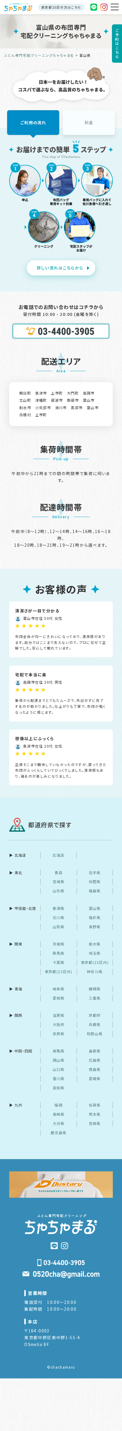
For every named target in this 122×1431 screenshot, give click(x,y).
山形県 (59, 890)
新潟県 (59, 908)
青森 (58, 872)
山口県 (59, 1069)
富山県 (95, 908)
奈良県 (59, 1033)
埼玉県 (95, 953)
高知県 (59, 1087)
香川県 (59, 1078)
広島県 (95, 1060)
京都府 (95, 1015)
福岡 (58, 1105)
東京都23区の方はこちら (61, 7)
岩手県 (95, 872)
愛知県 (59, 998)
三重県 (95, 998)
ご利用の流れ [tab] (33, 122)
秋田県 (95, 881)
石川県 (59, 917)
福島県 (95, 890)
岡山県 (59, 1060)
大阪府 (59, 1024)
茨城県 (59, 944)
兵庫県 (95, 1024)
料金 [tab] (89, 122)
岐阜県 (59, 989)
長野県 (95, 926)
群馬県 (59, 953)
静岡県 (95, 989)
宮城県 (59, 881)
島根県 (95, 1051)
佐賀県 (95, 1105)
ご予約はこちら (117, 43)
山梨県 (59, 926)
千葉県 (59, 962)
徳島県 (95, 1069)
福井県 (95, 917)
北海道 (58, 855)
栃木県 (95, 944)
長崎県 (59, 1114)
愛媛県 (95, 1078)
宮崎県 (95, 1123)
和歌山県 (94, 1033)
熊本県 (95, 1114)
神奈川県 (94, 971)
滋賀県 (59, 1015)
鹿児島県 (58, 1132)
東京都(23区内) (95, 962)
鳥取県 (59, 1051)
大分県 (59, 1123)
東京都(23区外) (59, 971)
